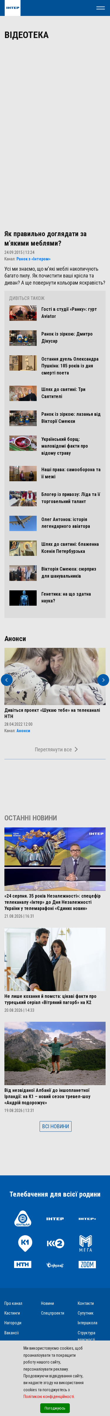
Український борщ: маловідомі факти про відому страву (64, 446)
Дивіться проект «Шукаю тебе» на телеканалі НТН (52, 713)
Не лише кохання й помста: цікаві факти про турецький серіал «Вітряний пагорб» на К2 (50, 999)
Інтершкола (87, 1322)
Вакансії (11, 1332)
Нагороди (12, 1322)
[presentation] (7, 680)
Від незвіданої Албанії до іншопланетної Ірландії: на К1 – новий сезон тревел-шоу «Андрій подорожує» (47, 1096)
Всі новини (55, 1126)
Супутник (86, 1313)
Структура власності (86, 1336)
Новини (47, 1303)
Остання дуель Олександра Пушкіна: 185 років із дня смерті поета (70, 366)
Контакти (86, 1303)
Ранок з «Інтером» (33, 259)
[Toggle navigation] (100, 8)
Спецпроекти (52, 1313)
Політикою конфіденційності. (49, 1396)
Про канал (13, 1303)
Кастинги (12, 1313)
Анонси (23, 730)
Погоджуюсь (55, 1408)
